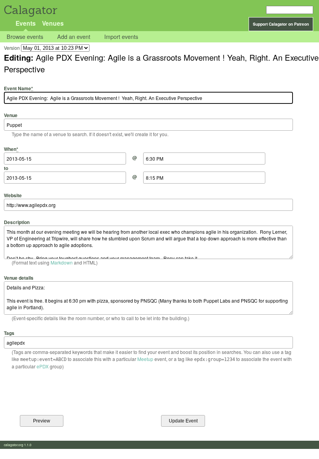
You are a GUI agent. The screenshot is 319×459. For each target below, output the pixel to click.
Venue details (18, 277)
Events (26, 23)
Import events (121, 37)
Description (17, 222)
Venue (11, 115)
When (11, 148)
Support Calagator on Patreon (281, 24)
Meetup (145, 359)
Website (13, 195)
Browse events (25, 37)
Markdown (62, 262)
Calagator (30, 10)
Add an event (73, 37)
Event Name (18, 88)
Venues (53, 23)
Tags (9, 332)
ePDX (43, 366)
